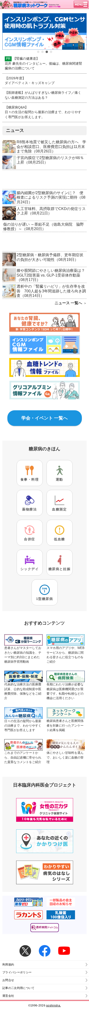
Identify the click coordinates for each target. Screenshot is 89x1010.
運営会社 (8, 995)
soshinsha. (53, 1005)
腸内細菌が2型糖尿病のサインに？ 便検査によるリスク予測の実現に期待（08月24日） (51, 197)
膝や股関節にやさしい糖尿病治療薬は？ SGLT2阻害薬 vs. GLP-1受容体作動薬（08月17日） (53, 275)
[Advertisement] (44, 180)
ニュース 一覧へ (68, 303)
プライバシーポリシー (17, 972)
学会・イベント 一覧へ (44, 418)
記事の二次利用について (18, 988)
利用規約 (8, 964)
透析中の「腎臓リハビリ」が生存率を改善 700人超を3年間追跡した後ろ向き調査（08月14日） (51, 291)
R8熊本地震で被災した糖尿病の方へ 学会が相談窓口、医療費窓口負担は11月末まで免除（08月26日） (51, 146)
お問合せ (8, 980)
